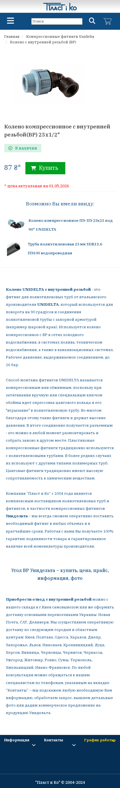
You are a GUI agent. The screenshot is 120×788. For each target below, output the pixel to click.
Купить (47, 167)
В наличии (26, 148)
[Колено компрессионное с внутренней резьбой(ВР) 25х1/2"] (49, 83)
